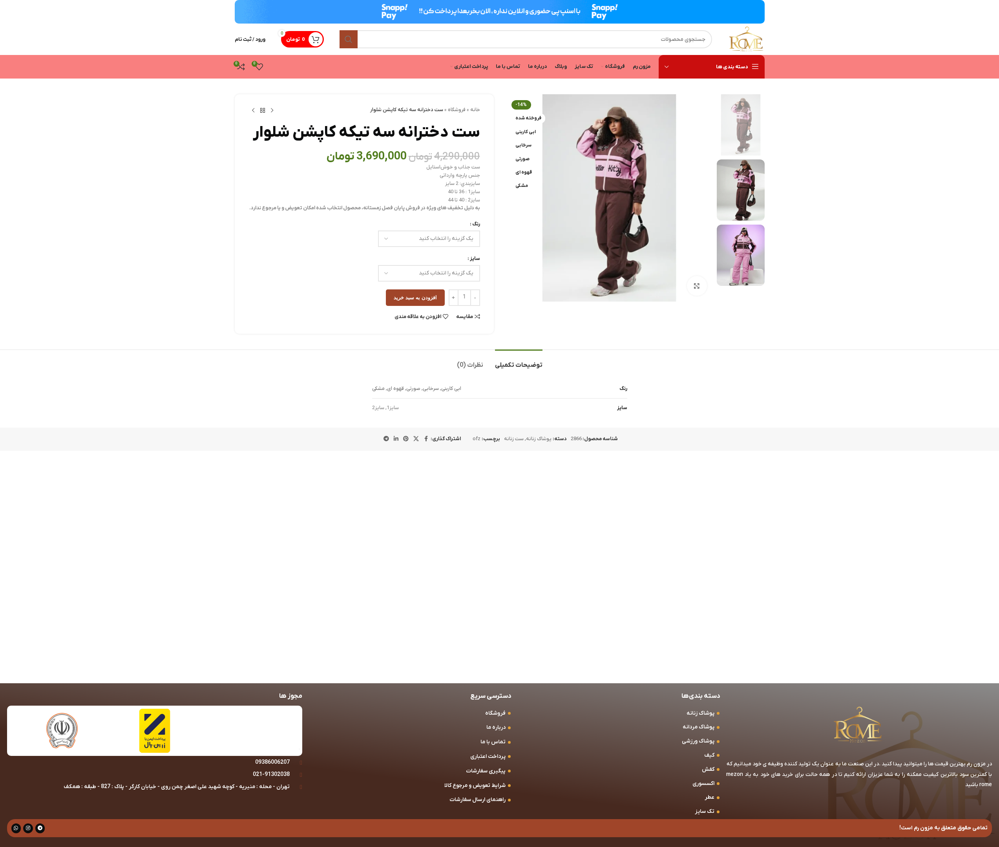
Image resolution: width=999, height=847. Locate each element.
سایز (475, 258)
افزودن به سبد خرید (415, 297)
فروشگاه (457, 109)
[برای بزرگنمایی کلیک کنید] (697, 286)
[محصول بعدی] (253, 110)
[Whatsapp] (16, 828)
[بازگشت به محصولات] (262, 110)
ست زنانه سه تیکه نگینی (588, 624)
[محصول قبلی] (272, 110)
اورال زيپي (475, 624)
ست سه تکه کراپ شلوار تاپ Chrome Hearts (302, 628)
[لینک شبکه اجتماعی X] (416, 439)
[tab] (518, 361)
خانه (475, 109)
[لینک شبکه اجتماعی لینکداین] (396, 439)
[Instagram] (28, 828)
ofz (476, 438)
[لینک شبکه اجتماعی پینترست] (406, 439)
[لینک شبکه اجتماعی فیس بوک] (426, 439)
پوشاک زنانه (539, 438)
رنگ (476, 224)
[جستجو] (349, 39)
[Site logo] (746, 39)
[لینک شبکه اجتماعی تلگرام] (386, 439)
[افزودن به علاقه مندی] (647, 498)
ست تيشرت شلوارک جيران (722, 624)
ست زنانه (514, 438)
